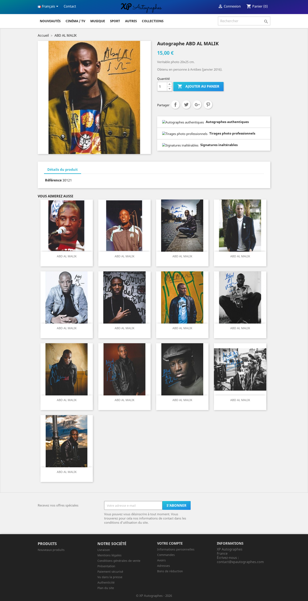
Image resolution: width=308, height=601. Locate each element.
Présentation (106, 566)
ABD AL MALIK (67, 256)
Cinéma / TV (75, 21)
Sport (115, 21)
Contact (70, 6)
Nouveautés (50, 21)
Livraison (103, 550)
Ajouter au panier (198, 86)
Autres (131, 21)
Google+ (197, 104)
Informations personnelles (175, 549)
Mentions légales (109, 555)
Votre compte (170, 543)
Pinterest (208, 104)
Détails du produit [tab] (62, 169)
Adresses (163, 566)
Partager (175, 104)
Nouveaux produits (51, 550)
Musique (97, 21)
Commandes (166, 555)
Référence (53, 180)
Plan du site (105, 588)
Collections (152, 21)
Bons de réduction (170, 571)
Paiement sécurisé (110, 572)
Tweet (186, 104)
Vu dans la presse (109, 577)
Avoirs (161, 560)
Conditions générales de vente (118, 561)
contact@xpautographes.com (240, 562)
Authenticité (106, 582)
